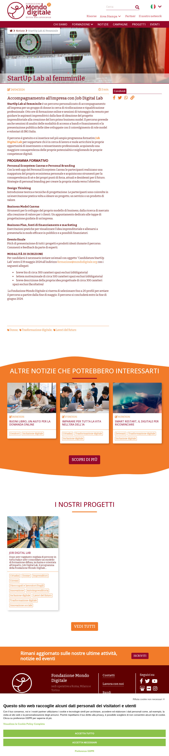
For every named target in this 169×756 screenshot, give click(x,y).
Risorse (92, 16)
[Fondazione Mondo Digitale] (29, 10)
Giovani (14, 580)
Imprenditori (40, 575)
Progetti (139, 24)
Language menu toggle (160, 6)
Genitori (15, 433)
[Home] (11, 30)
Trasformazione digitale (37, 329)
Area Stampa (108, 16)
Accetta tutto (84, 733)
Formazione (81, 24)
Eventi (154, 24)
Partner (130, 16)
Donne (14, 329)
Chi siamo (60, 24)
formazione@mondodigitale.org (77, 261)
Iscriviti (140, 655)
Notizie (103, 24)
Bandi (107, 692)
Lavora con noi (113, 684)
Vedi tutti (84, 626)
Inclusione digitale (33, 433)
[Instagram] (155, 688)
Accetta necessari (84, 742)
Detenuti (120, 433)
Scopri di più (84, 459)
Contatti (109, 675)
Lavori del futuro (66, 329)
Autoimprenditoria (37, 590)
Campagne (120, 24)
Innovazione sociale (21, 605)
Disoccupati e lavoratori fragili (27, 585)
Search (137, 8)
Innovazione (17, 590)
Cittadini (67, 433)
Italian (153, 6)
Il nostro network (150, 16)
